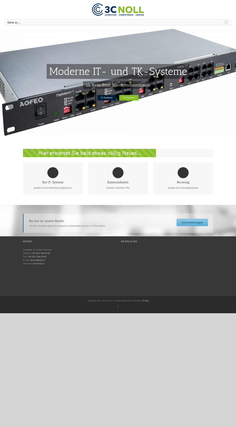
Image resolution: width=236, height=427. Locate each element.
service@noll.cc (37, 260)
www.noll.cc (39, 263)
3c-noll (146, 300)
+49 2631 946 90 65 (36, 256)
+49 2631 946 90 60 (40, 253)
